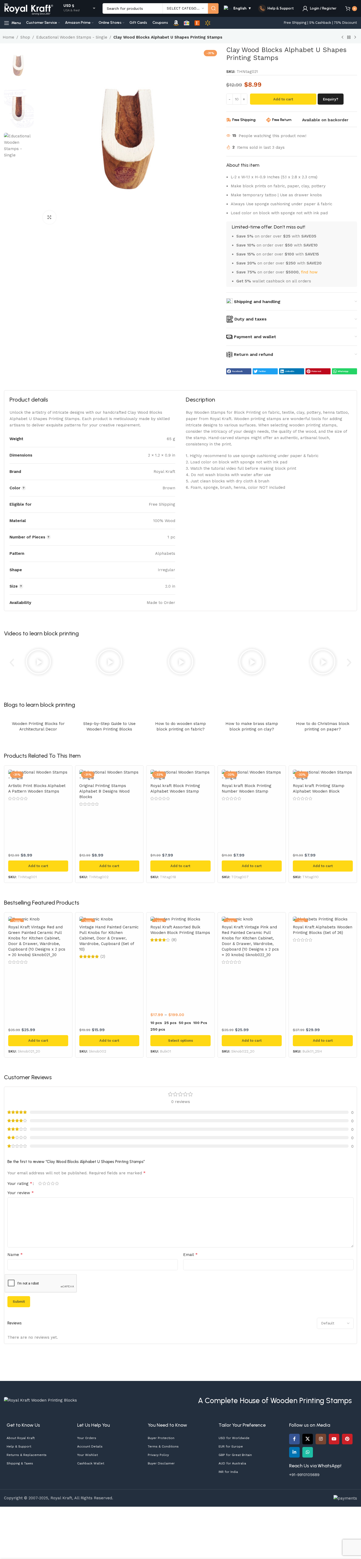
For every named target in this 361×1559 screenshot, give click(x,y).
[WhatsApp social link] (307, 1452)
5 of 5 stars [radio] (57, 1183)
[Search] (213, 8)
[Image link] (40, 1400)
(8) (174, 940)
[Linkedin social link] (294, 1452)
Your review (20, 1192)
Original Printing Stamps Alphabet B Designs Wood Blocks (104, 791)
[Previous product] (342, 37)
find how (309, 272)
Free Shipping (244, 120)
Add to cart (283, 99)
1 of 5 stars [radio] (40, 1183)
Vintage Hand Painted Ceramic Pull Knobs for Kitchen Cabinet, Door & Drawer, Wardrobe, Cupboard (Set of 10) (108, 938)
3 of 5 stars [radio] (48, 1183)
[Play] (38, 662)
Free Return (281, 120)
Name (15, 1254)
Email (190, 1254)
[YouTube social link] (334, 1439)
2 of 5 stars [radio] (44, 1183)
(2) (102, 956)
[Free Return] (268, 120)
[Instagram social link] (321, 1439)
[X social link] (307, 1439)
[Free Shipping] (228, 120)
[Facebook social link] (294, 1439)
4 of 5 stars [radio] (52, 1183)
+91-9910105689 (304, 1474)
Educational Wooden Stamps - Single (71, 37)
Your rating (19, 1183)
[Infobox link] (276, 8)
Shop (25, 37)
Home (8, 37)
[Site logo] (29, 8)
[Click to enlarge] (49, 217)
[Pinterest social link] (347, 1439)
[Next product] (355, 37)
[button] (238, 371)
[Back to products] (349, 37)
